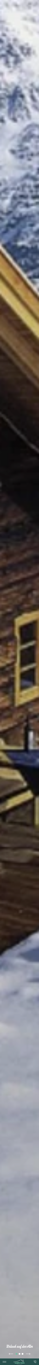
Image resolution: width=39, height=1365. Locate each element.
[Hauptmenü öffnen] (4, 1362)
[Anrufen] (35, 1361)
